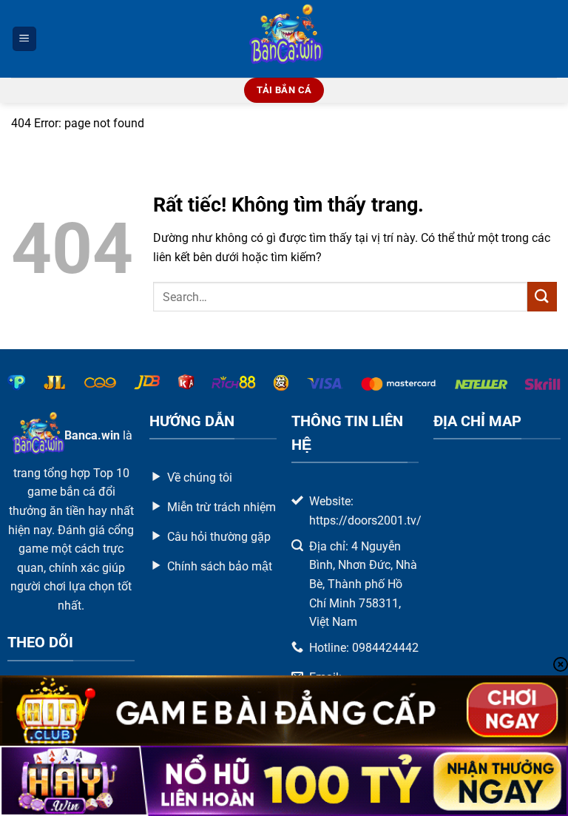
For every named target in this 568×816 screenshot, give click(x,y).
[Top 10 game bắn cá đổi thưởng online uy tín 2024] (284, 39)
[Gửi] (542, 296)
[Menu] (24, 39)
